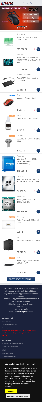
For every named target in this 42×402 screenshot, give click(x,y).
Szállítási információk (9, 357)
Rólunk (4, 350)
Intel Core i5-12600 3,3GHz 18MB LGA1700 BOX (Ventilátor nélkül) (27, 161)
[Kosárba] (38, 49)
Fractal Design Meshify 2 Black (28, 240)
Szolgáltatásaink (7, 353)
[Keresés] (23, 3)
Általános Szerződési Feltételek (12, 343)
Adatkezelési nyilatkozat (10, 347)
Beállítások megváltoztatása (17, 396)
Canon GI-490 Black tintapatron (28, 119)
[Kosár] (31, 3)
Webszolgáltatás (7, 328)
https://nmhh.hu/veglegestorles (21, 312)
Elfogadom (11, 391)
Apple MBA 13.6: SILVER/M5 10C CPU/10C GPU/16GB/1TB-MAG (28, 60)
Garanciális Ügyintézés (9, 324)
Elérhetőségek (6, 321)
